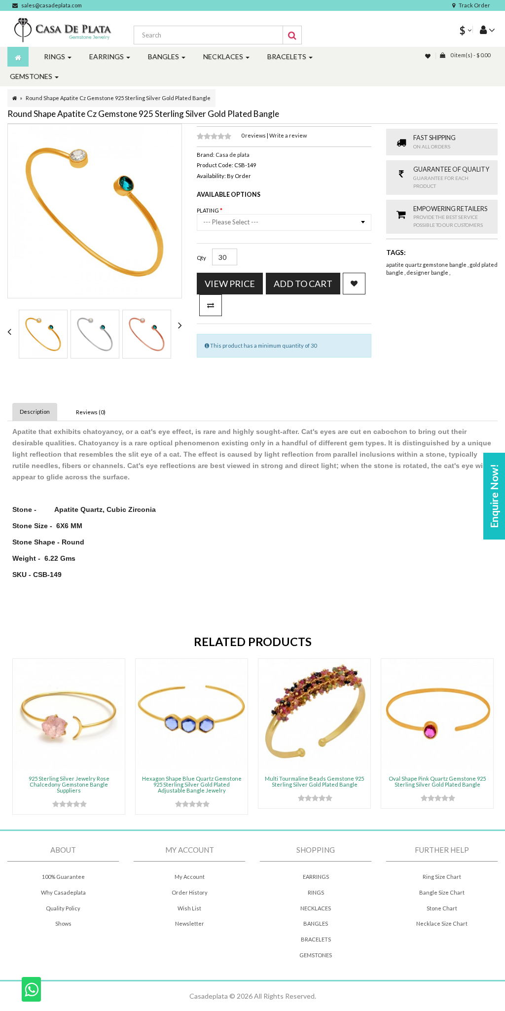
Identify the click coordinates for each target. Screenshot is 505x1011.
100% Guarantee (63, 876)
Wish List (189, 908)
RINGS (316, 892)
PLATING (208, 210)
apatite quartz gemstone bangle (427, 264)
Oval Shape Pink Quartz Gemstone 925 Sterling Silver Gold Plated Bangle (437, 781)
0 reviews (254, 135)
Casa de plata (233, 154)
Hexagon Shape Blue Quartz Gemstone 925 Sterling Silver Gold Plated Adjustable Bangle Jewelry (192, 784)
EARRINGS (316, 876)
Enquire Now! (494, 496)
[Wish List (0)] (428, 56)
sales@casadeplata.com (51, 5)
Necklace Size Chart (442, 923)
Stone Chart (442, 908)
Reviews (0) (91, 412)
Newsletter (189, 923)
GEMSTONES (315, 955)
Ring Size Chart (442, 876)
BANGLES (315, 923)
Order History (190, 892)
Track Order (474, 5)
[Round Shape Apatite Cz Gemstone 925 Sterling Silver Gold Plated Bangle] (43, 334)
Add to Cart (303, 283)
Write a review (288, 135)
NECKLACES (315, 908)
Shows (63, 923)
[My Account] (483, 29)
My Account (190, 876)
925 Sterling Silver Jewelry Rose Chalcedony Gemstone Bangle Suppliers (69, 784)
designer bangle (427, 272)
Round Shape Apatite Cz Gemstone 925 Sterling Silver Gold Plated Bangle (118, 98)
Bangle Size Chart (442, 892)
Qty (201, 257)
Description (35, 411)
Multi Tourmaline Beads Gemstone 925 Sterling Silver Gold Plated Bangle (314, 781)
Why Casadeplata (63, 892)
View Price (230, 283)
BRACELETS (316, 939)
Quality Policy (63, 908)
